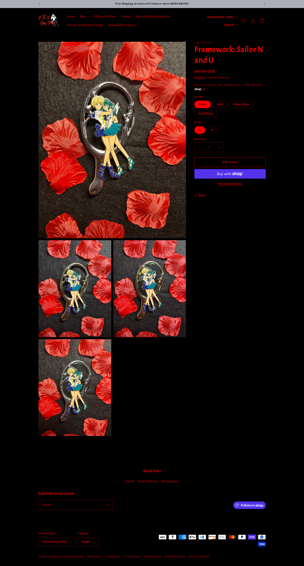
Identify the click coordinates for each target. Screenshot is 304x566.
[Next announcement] (264, 4)
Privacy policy (113, 556)
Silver (202, 104)
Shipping (199, 77)
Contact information (199, 556)
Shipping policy (152, 556)
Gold (220, 104)
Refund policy (170, 481)
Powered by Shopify (73, 556)
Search (130, 481)
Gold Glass (206, 113)
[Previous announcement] (39, 4)
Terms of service (132, 556)
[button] (84, 16)
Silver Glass (241, 104)
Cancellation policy (175, 556)
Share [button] (202, 195)
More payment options (230, 183)
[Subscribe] (108, 505)
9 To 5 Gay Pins (55, 556)
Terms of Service (148, 481)
